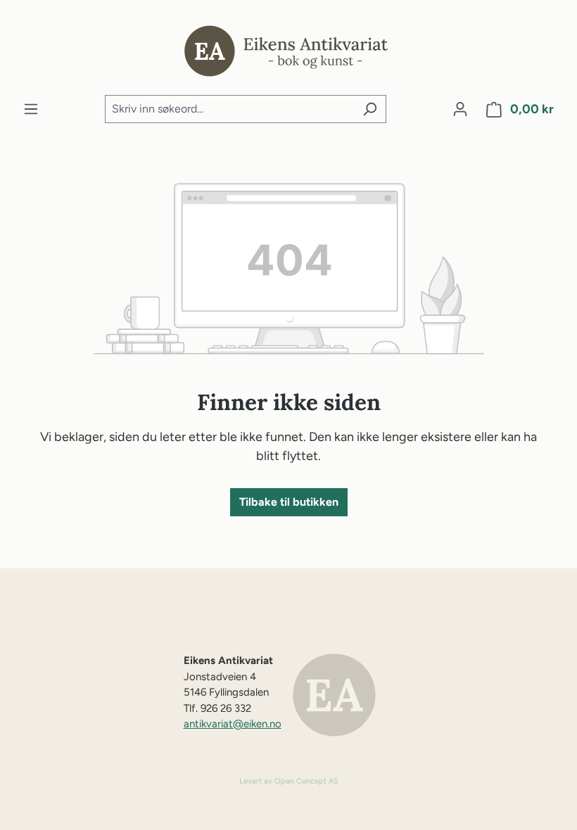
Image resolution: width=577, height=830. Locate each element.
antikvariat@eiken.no (232, 723)
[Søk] (369, 109)
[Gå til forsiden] (288, 47)
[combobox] (229, 109)
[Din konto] (460, 109)
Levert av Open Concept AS (288, 781)
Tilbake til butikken (288, 502)
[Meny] (31, 109)
